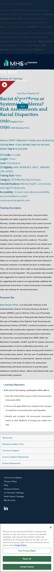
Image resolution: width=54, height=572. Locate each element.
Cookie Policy (21, 545)
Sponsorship (7, 438)
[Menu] (25, 64)
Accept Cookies (27, 567)
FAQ (6, 485)
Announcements (11, 489)
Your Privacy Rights (27, 551)
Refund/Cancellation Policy (13, 444)
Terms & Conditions (13, 478)
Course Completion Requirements (15, 457)
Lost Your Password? (28, 93)
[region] (27, 548)
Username (32, 62)
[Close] (51, 527)
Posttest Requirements (11, 463)
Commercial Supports (11, 451)
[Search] (19, 63)
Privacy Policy (10, 481)
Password (22, 80)
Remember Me (27, 100)
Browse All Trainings (11, 78)
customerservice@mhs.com (15, 200)
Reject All (27, 559)
